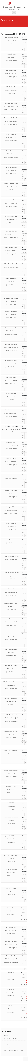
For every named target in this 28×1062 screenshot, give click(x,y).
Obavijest (6, 1035)
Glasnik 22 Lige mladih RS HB (10, 1047)
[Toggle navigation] (14, 12)
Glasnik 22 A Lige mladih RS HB (10, 1038)
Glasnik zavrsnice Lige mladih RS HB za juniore (14, 1050)
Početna (3, 22)
